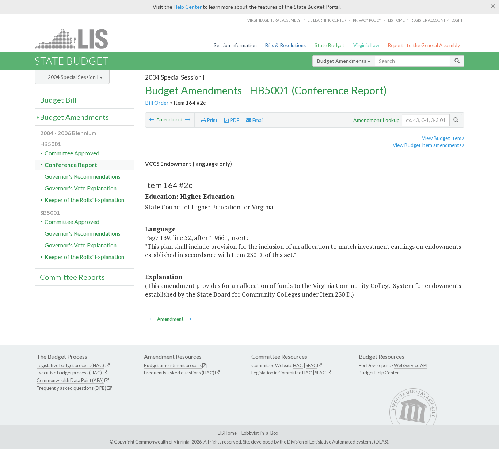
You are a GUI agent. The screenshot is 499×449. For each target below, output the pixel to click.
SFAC (311, 365)
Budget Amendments (342, 61)
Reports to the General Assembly (424, 45)
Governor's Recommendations (83, 176)
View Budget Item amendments (427, 145)
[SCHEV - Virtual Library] (187, 119)
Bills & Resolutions (285, 45)
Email (257, 120)
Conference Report (71, 164)
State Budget (329, 45)
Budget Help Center (379, 373)
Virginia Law (366, 45)
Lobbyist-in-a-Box (259, 433)
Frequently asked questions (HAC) (179, 373)
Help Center (188, 7)
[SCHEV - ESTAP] (152, 119)
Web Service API (410, 365)
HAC (298, 365)
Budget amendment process (173, 365)
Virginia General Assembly (274, 20)
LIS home (396, 20)
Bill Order (157, 102)
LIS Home (227, 433)
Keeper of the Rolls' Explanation (84, 199)
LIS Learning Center (327, 20)
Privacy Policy (367, 20)
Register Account (428, 20)
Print (212, 120)
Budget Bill (58, 99)
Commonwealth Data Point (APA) (70, 380)
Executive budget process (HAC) (69, 373)
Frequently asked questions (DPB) (71, 388)
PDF (234, 120)
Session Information (235, 45)
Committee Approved (72, 152)
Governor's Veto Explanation (81, 187)
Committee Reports (72, 277)
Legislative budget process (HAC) (70, 365)
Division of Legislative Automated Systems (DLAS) (337, 442)
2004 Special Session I (74, 77)
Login (456, 20)
